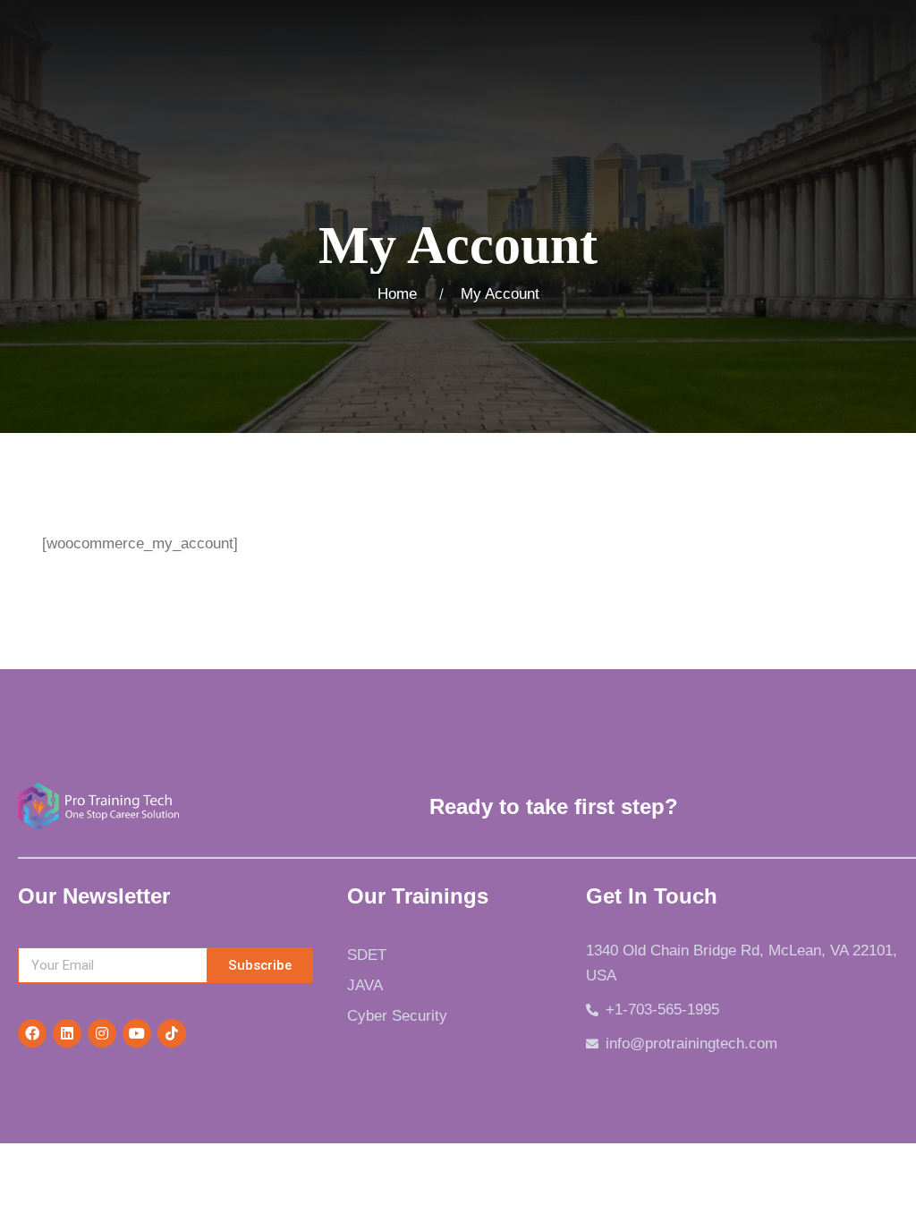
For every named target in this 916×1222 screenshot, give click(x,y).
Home (401, 293)
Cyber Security (397, 1015)
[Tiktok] (171, 1033)
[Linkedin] (67, 1033)
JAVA (365, 985)
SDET (366, 954)
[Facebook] (32, 1033)
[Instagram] (102, 1033)
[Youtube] (137, 1033)
